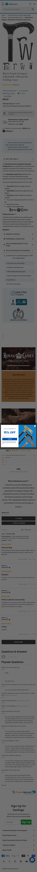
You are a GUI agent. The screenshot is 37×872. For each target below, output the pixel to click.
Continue (10, 439)
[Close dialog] (35, 426)
